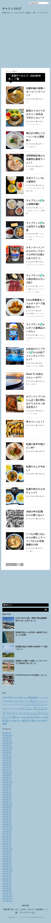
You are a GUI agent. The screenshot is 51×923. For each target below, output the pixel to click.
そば (15, 701)
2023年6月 (7, 738)
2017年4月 (7, 839)
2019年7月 (7, 790)
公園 (13, 717)
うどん (42, 697)
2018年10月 (7, 805)
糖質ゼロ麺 (28, 720)
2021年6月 (7, 758)
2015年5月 (7, 884)
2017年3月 (7, 842)
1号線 (4, 697)
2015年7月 (7, 879)
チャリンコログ (11, 8)
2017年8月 (7, 832)
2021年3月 (7, 765)
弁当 (35, 413)
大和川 (18, 717)
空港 (20, 721)
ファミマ (19, 704)
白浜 (32, 384)
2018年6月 (7, 814)
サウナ (4, 704)
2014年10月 (7, 901)
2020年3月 (7, 780)
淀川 (10, 721)
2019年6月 (7, 792)
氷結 (43, 519)
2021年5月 (7, 760)
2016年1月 (7, 866)
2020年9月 (7, 775)
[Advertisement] (25, 41)
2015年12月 (7, 869)
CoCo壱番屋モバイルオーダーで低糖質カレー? (35, 303)
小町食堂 (23, 717)
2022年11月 (7, 743)
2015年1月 (7, 893)
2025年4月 (7, 733)
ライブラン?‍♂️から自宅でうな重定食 (35, 226)
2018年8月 (7, 809)
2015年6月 (7, 881)
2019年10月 (7, 782)
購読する (8, 605)
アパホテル (25, 701)
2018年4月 (7, 819)
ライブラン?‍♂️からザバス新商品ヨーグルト (35, 328)
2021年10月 (7, 748)
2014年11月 (7, 898)
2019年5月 (7, 795)
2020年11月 (7, 772)
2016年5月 (7, 859)
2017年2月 (7, 844)
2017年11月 (7, 829)
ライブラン (36, 210)
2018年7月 (7, 812)
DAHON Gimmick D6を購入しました (31, 675)
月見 (31, 191)
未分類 (40, 262)
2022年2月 (7, 745)
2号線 (9, 697)
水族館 (41, 366)
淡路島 (14, 721)
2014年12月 (7, 896)
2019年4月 (7, 797)
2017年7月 (7, 834)
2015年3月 (7, 888)
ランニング (31, 292)
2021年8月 (7, 753)
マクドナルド (32, 188)
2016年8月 (7, 854)
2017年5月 (7, 837)
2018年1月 (7, 824)
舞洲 (39, 721)
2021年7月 (7, 755)
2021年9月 (7, 750)
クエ (29, 384)
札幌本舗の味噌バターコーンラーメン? (35, 92)
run (38, 697)
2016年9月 (7, 851)
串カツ (39, 188)
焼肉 (37, 292)
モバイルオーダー (38, 316)
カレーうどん (43, 701)
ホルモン (34, 289)
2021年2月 (7, 767)
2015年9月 (7, 874)
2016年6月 (7, 856)
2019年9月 (7, 785)
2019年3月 (7, 800)
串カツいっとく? (35, 421)
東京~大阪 (41, 717)
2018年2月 (7, 822)
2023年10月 (7, 735)
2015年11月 (7, 871)
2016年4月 (7, 861)
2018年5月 (7, 817)
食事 (39, 99)
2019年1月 (7, 802)
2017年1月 (7, 846)
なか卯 (19, 701)
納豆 (35, 721)
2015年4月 (7, 886)
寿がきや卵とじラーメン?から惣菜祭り (35, 136)
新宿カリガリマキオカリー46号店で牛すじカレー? (35, 114)
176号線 (25, 697)
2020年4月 (7, 777)
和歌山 (40, 363)
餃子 (31, 239)
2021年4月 (7, 763)
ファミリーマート (34, 124)
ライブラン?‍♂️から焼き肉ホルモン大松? (35, 279)
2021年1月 (7, 770)
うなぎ (30, 236)
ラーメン (12, 712)
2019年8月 (7, 787)
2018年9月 (7, 807)
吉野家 (32, 169)
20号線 (15, 697)
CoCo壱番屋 (30, 313)
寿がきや (32, 147)
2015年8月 (7, 876)
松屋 (43, 451)
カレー (37, 313)
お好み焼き (8, 701)
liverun (30, 210)
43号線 (20, 697)
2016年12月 (7, 849)
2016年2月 (7, 864)
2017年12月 (7, 827)
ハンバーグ (11, 704)
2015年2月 (7, 891)
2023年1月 (7, 740)
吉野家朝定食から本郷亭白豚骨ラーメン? (35, 159)
